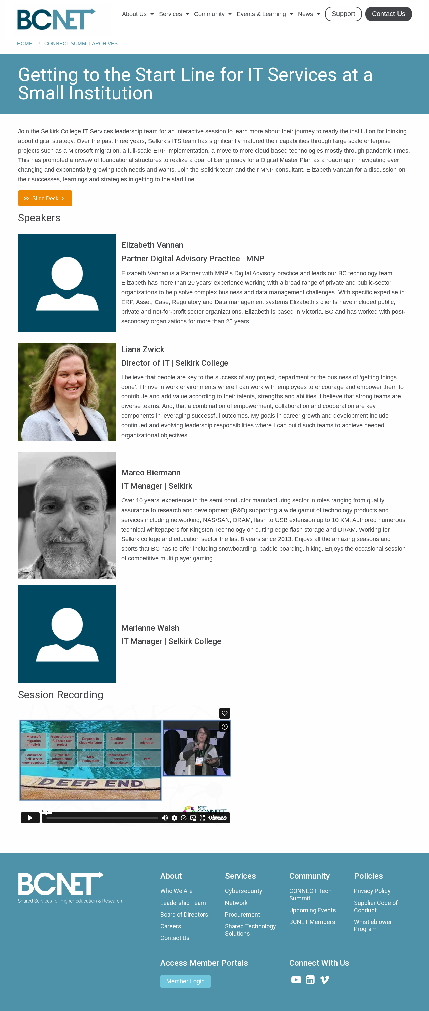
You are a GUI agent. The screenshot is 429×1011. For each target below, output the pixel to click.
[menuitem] (62, 19)
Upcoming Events (312, 910)
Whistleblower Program (373, 925)
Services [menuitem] (170, 14)
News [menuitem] (305, 14)
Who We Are (176, 891)
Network (236, 902)
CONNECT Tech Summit (310, 894)
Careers (170, 926)
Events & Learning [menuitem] (261, 14)
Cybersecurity (243, 891)
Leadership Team (183, 902)
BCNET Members (312, 921)
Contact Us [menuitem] (388, 13)
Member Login (185, 981)
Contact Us (175, 937)
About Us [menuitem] (134, 14)
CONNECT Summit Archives (81, 43)
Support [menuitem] (343, 13)
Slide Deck (45, 198)
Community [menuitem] (209, 14)
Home (25, 43)
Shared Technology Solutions (250, 930)
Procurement (242, 914)
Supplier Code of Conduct (376, 906)
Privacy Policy (372, 891)
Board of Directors (184, 914)
